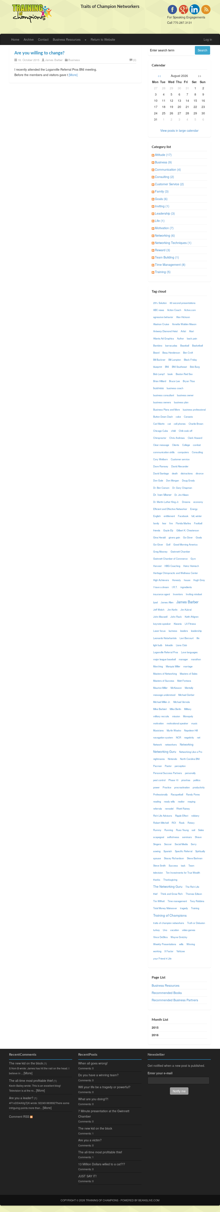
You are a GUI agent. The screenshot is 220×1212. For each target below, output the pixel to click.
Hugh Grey (199, 580)
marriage (187, 666)
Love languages (189, 652)
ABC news (158, 310)
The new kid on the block (26, 1063)
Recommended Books (167, 993)
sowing (156, 851)
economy (198, 502)
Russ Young (182, 830)
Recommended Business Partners (175, 1000)
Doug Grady (188, 480)
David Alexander (179, 466)
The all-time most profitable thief (31, 1080)
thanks (156, 879)
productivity (199, 787)
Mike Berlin (175, 709)
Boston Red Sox (184, 374)
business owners (162, 402)
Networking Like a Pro (190, 751)
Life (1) (160, 220)
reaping (191, 801)
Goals (199, 537)
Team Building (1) (167, 257)
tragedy (184, 908)
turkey (156, 930)
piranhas (185, 780)
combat (197, 445)
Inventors (178, 594)
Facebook (183, 516)
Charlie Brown (196, 423)
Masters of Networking (165, 673)
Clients (175, 445)
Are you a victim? (90, 1140)
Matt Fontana (184, 680)
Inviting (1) (162, 206)
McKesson (176, 687)
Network (157, 744)
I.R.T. (174, 587)
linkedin (169, 645)
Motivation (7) (164, 228)
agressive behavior (163, 317)
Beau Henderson (171, 352)
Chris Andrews (177, 437)
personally (190, 773)
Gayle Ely (168, 530)
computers (183, 452)
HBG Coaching (172, 566)
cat (169, 423)
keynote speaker (162, 623)
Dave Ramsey (160, 466)
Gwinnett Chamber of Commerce (170, 558)
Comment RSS (19, 1116)
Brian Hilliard (159, 381)
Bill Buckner (159, 359)
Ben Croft (188, 352)
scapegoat (158, 837)
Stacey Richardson (174, 858)
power (156, 787)
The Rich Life (192, 886)
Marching (158, 666)
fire (171, 523)
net (199, 737)
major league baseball (164, 659)
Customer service (180, 459)
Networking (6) (165, 235)
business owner (185, 395)
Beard (156, 352)
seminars (187, 837)
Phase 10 (173, 780)
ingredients (186, 587)
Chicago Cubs (160, 430)
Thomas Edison (194, 893)
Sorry (194, 844)
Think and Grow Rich (171, 893)
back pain (192, 338)
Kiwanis (178, 623)
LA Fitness (190, 623)
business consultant (163, 395)
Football (198, 523)
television (158, 872)
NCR (178, 737)
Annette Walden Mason (184, 324)
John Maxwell (160, 616)
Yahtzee (180, 951)
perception (180, 766)
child (173, 430)
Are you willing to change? (39, 53)
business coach (175, 388)
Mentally (189, 687)
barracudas (171, 345)
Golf (168, 544)
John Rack (176, 616)
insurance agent (161, 594)
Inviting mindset (194, 594)
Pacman (157, 766)
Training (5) (163, 272)
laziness (173, 630)
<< (159, 75)
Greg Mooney (160, 551)
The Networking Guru (167, 886)
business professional (194, 409)
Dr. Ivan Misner (162, 495)
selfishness (173, 837)
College (186, 445)
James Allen (167, 602)
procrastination (182, 787)
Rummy (157, 830)
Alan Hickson (183, 317)
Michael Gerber (186, 694)
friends (156, 530)
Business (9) (163, 162)
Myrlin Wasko (174, 730)
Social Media (181, 844)
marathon (196, 659)
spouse (157, 858)
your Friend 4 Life (162, 958)
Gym (193, 558)
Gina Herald (159, 537)
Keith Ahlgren (192, 616)
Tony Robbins (197, 901)
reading (157, 801)
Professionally (160, 794)
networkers (171, 744)
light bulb (157, 645)
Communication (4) (168, 169)
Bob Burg (195, 366)
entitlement (169, 516)
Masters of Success (163, 680)
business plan (181, 402)
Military (187, 709)
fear (164, 523)
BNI (167, 366)
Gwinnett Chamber (180, 551)
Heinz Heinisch (191, 566)
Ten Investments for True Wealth (183, 872)
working (157, 951)
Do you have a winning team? (98, 1075)
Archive (29, 39)
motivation (158, 723)
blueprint (157, 366)
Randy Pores (193, 794)
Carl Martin (159, 423)
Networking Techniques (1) (173, 243)
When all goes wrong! (93, 1063)
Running (168, 830)
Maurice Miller (160, 687)
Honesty (176, 580)
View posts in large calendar (179, 130)
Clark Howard (195, 437)
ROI (174, 822)
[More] (73, 75)
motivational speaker (177, 723)
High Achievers (161, 580)
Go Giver (188, 537)
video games (188, 930)
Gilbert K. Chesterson (187, 530)
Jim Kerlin (172, 609)
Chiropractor (159, 437)
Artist (183, 331)
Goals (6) (161, 199)
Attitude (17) (163, 154)
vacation (174, 930)
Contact (43, 39)
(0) (134, 60)
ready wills (169, 801)
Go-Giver (158, 544)
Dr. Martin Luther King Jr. (166, 502)
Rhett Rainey (183, 808)
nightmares (159, 759)
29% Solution (160, 303)
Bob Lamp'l (159, 374)
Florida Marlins (183, 523)
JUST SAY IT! (87, 1176)
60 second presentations (183, 303)
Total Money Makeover (165, 908)
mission (176, 716)
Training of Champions (170, 915)
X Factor (168, 951)
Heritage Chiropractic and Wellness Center (175, 573)
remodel (169, 808)
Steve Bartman (194, 858)
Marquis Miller (173, 666)
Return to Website (103, 39)
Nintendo (172, 759)
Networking (186, 744)
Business (74, 60)
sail (193, 830)
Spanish (167, 851)
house (187, 580)
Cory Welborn (160, 459)
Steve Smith (159, 865)
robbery (195, 815)
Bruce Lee (174, 381)
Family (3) (162, 191)
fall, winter (196, 516)
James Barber (54, 60)
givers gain (174, 537)
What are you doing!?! (93, 1099)
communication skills (164, 452)
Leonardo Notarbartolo (165, 638)
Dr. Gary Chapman (182, 487)
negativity (189, 737)
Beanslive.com (148, 1200)
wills (181, 944)
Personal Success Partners (167, 773)
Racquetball (177, 794)
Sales (201, 830)
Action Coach (174, 310)
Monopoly (188, 716)
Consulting (197, 452)
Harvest (157, 566)
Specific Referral (183, 851)
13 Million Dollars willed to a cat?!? (101, 1164)
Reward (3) (162, 250)
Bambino (157, 345)
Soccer (168, 844)
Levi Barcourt (187, 638)
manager (183, 659)
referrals (157, 808)
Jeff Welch (158, 609)
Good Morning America (185, 544)
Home (15, 39)
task (183, 865)
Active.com (190, 310)
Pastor (168, 766)
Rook (182, 822)
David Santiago (161, 473)
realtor (181, 801)
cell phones (180, 423)
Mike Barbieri (160, 709)
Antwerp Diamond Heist (165, 331)
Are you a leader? (21, 1098)
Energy (194, 509)
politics (196, 780)
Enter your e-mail (160, 1073)
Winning (190, 944)
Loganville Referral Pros (165, 652)
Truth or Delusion (196, 923)
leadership (196, 630)
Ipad (155, 602)
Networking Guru (164, 751)
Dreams (186, 502)
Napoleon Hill (191, 730)
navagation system (163, 737)
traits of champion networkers (168, 923)
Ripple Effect (181, 815)
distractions (187, 473)
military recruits (161, 716)
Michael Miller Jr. (161, 702)
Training (195, 908)
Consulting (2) (164, 177)
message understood (164, 694)
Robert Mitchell (161, 822)
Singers (157, 844)
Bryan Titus (189, 381)
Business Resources (67, 39)
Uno (165, 930)
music (194, 723)
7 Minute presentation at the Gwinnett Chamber (103, 1113)
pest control (159, 780)
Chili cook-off (185, 430)
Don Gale (158, 480)
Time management (177, 901)
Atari (191, 331)
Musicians (158, 730)
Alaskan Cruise (161, 324)
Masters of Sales (188, 673)
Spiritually (200, 851)
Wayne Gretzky (179, 937)
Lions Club (181, 645)
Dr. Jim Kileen (181, 494)
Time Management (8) (170, 264)
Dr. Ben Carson (161, 487)
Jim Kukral (185, 609)
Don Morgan (172, 480)
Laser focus (159, 630)
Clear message (161, 445)
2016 (155, 1035)
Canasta (188, 416)
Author (180, 338)
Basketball (197, 345)
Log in (208, 39)
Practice (167, 787)
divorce (199, 473)
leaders (184, 630)
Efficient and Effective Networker (170, 509)
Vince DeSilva (160, 937)
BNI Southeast (179, 366)
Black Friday (190, 359)
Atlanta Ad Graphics (163, 338)
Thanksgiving (170, 879)
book (170, 374)
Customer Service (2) (169, 184)
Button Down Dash (163, 416)
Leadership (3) (165, 213)
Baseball (184, 345)
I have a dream (161, 587)
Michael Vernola (181, 702)
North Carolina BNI (190, 759)
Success (173, 865)
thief (155, 893)
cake (178, 416)
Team (191, 865)
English (157, 516)
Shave (198, 837)
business (158, 388)
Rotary (191, 822)
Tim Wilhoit (159, 901)
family (156, 523)
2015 (155, 1027)
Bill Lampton (174, 359)
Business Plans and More (166, 409)
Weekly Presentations (164, 944)
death (175, 473)
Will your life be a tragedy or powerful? (104, 1087)
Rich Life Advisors (162, 815)
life (198, 638)
